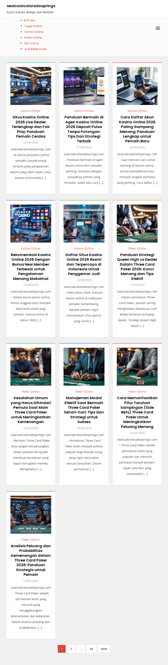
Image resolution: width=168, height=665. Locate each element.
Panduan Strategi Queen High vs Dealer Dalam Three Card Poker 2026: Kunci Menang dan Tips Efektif (137, 266)
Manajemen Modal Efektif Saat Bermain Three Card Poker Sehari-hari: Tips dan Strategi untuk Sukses (84, 409)
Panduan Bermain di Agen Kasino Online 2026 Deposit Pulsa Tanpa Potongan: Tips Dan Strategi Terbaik (84, 129)
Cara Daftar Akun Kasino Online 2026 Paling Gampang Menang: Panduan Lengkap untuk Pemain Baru (137, 129)
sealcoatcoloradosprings (31, 5)
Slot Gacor (31, 43)
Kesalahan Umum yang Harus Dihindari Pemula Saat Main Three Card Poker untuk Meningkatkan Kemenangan (31, 409)
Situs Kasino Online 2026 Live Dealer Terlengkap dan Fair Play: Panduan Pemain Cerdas (31, 127)
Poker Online (33, 38)
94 (91, 649)
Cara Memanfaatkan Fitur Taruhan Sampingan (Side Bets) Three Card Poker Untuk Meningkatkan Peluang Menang (137, 412)
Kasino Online (30, 111)
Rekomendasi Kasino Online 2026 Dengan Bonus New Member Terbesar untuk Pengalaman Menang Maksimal (31, 266)
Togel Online (33, 26)
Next (104, 649)
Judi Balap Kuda (35, 49)
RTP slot (29, 20)
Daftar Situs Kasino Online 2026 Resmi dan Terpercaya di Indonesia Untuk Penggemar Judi (84, 264)
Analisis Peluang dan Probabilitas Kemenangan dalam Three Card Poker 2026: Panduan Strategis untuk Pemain (31, 560)
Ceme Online (33, 32)
